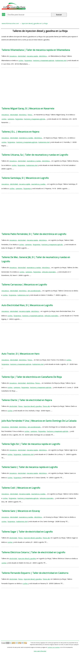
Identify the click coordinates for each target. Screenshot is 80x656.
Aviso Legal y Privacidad (40, 651)
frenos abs (46, 406)
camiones (11, 119)
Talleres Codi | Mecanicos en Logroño (21, 487)
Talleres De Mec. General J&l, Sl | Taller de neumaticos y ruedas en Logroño (36, 259)
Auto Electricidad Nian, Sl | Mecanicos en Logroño (27, 305)
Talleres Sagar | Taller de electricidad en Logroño (27, 531)
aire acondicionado (34, 291)
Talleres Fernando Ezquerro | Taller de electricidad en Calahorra (35, 572)
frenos (30, 115)
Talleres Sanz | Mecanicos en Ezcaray (21, 510)
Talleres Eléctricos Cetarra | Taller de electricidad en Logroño (33, 552)
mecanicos (13, 56)
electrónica (42, 56)
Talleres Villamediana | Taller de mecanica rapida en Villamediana (36, 49)
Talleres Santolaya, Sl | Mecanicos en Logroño (25, 177)
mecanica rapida (32, 56)
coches (20, 60)
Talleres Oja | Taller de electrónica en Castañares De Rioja (32, 376)
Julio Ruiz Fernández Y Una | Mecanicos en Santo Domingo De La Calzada (39, 420)
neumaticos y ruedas (26, 138)
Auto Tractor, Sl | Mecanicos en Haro (20, 353)
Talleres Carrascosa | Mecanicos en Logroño (24, 284)
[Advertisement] (40, 85)
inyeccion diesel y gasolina (33, 406)
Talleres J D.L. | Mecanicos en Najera (20, 131)
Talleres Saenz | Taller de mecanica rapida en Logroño (30, 467)
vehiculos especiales (49, 272)
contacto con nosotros (54, 647)
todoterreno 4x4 (60, 60)
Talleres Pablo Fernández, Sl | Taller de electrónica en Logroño (34, 234)
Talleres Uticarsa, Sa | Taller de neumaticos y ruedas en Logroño (35, 154)
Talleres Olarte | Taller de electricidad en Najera (27, 400)
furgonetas (28, 60)
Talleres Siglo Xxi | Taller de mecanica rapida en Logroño (31, 443)
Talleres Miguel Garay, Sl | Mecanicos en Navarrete (28, 108)
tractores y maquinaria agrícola (43, 60)
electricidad (22, 56)
